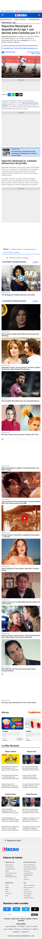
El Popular (21, 926)
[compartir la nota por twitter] (17, 94)
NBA (6, 889)
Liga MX (26, 879)
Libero (28, 926)
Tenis (7, 891)
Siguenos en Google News (21, 94)
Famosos (27, 889)
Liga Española (28, 875)
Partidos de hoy (9, 11)
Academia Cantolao (29, 249)
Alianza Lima (9, 865)
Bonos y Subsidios (29, 885)
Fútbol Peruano (20, 19)
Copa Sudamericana (30, 869)
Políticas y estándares (26, 918)
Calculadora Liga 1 (11, 873)
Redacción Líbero (9, 52)
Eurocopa (27, 871)
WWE (7, 887)
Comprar (20, 739)
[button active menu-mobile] (3, 15)
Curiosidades (28, 893)
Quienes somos (15, 918)
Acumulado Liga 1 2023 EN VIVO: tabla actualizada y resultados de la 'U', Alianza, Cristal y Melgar (24, 153)
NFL (6, 895)
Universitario (9, 867)
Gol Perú (16, 252)
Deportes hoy (9, 883)
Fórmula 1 (8, 893)
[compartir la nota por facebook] (9, 94)
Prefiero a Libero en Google (18, 258)
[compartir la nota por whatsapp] (13, 94)
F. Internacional (34, 19)
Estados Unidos (28, 898)
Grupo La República (10, 926)
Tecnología (27, 895)
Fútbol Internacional (29, 862)
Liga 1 (14, 22)
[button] (39, 15)
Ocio (24, 883)
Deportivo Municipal (16, 249)
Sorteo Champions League (22, 11)
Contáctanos (7, 918)
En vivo (10, 252)
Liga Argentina (28, 873)
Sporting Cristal (10, 869)
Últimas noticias (6, 19)
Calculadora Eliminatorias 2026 (11, 875)
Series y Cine (28, 891)
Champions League (30, 867)
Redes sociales (28, 887)
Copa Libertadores (29, 865)
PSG (25, 877)
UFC (6, 885)
